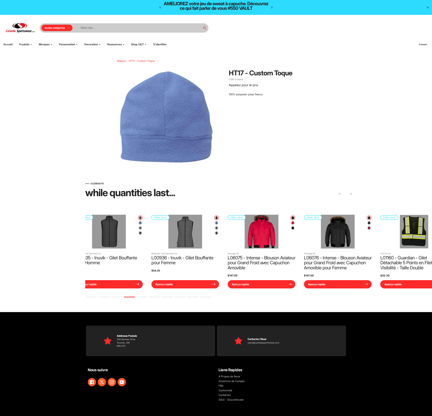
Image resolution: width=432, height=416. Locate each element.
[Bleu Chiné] (87, 222)
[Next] (271, 7)
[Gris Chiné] (87, 227)
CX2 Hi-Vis (256, 253)
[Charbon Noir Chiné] (87, 217)
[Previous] (160, 7)
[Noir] (163, 217)
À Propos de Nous (229, 376)
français (423, 44)
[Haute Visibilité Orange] (316, 222)
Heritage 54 (104, 253)
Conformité (225, 390)
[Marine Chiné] (87, 233)
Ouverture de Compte (232, 381)
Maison (121, 61)
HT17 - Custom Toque (142, 61)
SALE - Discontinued (231, 399)
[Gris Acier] (163, 227)
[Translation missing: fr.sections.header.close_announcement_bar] (427, 7)
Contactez (225, 395)
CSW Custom (236, 79)
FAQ (221, 385)
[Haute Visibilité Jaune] (316, 227)
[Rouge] (163, 222)
